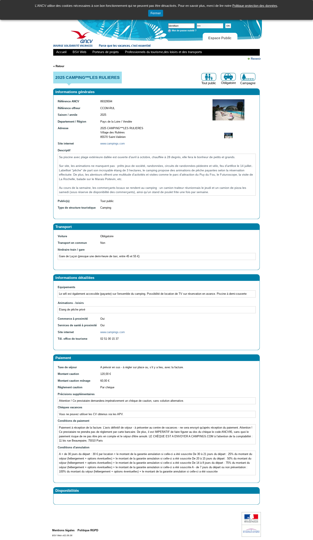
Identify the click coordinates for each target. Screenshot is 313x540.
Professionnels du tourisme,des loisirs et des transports (163, 52)
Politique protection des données (254, 5)
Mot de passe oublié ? (184, 30)
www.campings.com (112, 143)
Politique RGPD (88, 530)
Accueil (61, 52)
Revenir (256, 58)
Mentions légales (63, 530)
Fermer (156, 13)
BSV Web (79, 52)
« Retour (58, 66)
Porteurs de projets (105, 52)
